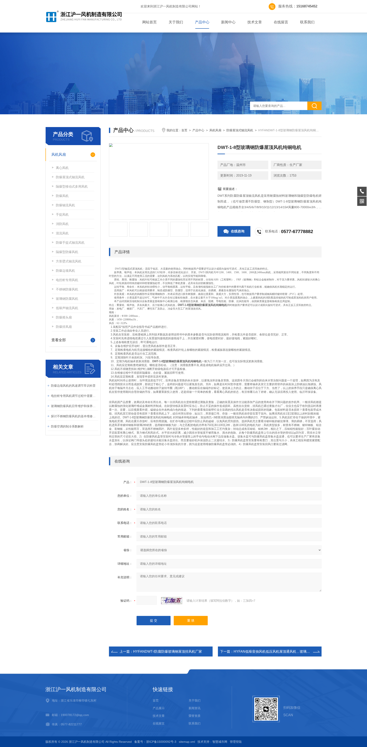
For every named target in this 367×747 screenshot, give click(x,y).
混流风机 (62, 233)
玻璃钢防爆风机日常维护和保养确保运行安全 (74, 406)
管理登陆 (236, 741)
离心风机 (62, 168)
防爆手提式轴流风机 (70, 242)
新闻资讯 (194, 708)
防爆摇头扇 (64, 317)
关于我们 (176, 22)
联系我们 (307, 22)
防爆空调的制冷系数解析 (67, 426)
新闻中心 (228, 22)
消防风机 (62, 224)
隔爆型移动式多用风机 (72, 186)
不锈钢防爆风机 (67, 289)
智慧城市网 (219, 741)
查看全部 (58, 340)
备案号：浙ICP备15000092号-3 (155, 741)
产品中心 (202, 22)
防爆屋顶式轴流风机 (70, 177)
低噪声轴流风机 (67, 308)
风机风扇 (58, 155)
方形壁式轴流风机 (68, 261)
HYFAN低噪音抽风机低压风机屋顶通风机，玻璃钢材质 (275, 651)
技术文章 (254, 22)
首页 (184, 130)
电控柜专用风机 (67, 280)
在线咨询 (237, 231)
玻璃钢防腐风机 (67, 298)
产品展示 (159, 708)
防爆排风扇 (64, 326)
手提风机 (62, 214)
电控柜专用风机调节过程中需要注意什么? (74, 396)
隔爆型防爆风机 (67, 252)
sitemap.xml (187, 741)
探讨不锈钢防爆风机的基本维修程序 (74, 416)
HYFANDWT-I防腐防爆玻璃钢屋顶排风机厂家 (167, 651)
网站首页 (149, 22)
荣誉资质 (194, 715)
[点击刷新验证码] (171, 600)
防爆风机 (62, 196)
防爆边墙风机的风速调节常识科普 (73, 385)
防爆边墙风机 (65, 270)
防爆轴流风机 (65, 205)
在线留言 (281, 22)
